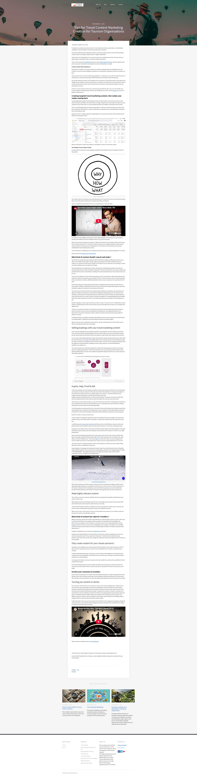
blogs (100, 653)
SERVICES (112, 4)
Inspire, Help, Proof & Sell (88, 424)
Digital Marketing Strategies (86, 763)
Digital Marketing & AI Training (87, 751)
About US (98, 4)
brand (73, 525)
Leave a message (122, 745)
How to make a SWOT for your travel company (72, 708)
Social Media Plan (84, 753)
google (86, 340)
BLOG (105, 4)
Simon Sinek (74, 152)
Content (74, 671)
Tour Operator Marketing (95, 707)
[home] (77, 4)
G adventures (96, 531)
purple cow (115, 90)
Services (64, 747)
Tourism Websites (84, 745)
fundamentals (88, 62)
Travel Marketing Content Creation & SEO (88, 748)
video (96, 439)
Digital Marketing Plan (85, 760)
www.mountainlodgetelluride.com (98, 481)
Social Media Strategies (85, 756)
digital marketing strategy (106, 62)
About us (64, 745)
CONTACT (120, 4)
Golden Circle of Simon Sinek (89, 253)
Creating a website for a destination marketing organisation (119, 708)
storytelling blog (95, 641)
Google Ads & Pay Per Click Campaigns (89, 758)
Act (78, 670)
